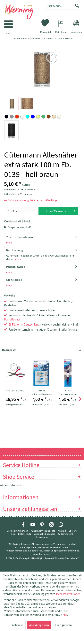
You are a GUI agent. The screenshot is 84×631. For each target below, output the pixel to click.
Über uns (73, 530)
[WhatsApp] (61, 524)
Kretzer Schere (15, 390)
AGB (13, 533)
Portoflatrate (12, 319)
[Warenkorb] (76, 23)
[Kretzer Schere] (15, 373)
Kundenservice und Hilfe (43, 530)
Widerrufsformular (11, 485)
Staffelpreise (14, 279)
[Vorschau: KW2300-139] (12, 103)
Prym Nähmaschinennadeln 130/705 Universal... (42, 392)
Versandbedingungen (44, 533)
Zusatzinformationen (19, 237)
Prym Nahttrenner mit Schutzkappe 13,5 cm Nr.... (68, 392)
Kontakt (62, 530)
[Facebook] (23, 524)
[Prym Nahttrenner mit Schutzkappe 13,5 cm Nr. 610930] (68, 373)
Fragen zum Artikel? (19, 227)
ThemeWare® (72, 558)
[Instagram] (51, 524)
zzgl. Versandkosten (25, 194)
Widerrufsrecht (65, 533)
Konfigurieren (63, 625)
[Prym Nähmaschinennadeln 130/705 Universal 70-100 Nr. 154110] (42, 373)
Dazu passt (9, 350)
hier (65, 615)
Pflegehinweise (15, 266)
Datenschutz (24, 533)
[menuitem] (76, 23)
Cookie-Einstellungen (17, 530)
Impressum (42, 536)
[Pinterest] (42, 524)
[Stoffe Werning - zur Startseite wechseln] (21, 11)
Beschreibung (14, 250)
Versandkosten (60, 544)
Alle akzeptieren (39, 625)
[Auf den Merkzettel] (14, 367)
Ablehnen (17, 625)
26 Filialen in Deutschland (24, 324)
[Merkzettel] (45, 22)
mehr (9, 242)
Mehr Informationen (68, 594)
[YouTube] (33, 524)
